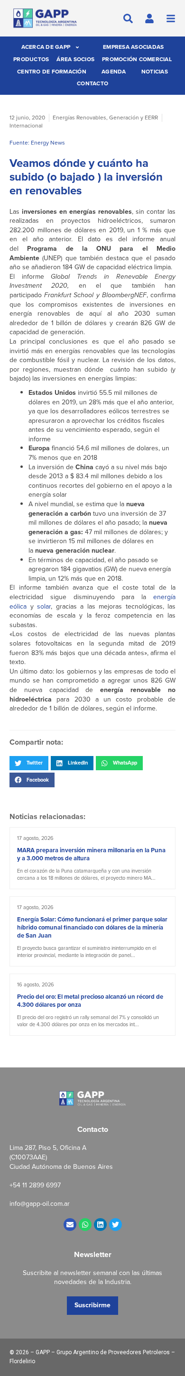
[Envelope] (70, 1224)
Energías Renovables (79, 117)
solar (44, 606)
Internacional (26, 125)
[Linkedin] (100, 1224)
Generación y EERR (133, 117)
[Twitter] (115, 1224)
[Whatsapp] (85, 1224)
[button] (28, 763)
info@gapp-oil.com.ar (39, 1204)
